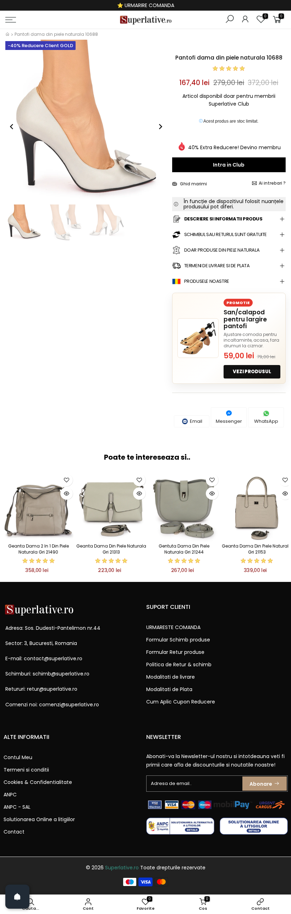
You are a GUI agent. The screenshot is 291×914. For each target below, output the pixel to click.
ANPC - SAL (17, 807)
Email (195, 421)
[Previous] (15, 126)
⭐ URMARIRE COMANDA (145, 5)
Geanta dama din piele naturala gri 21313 (111, 549)
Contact (14, 831)
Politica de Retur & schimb (179, 664)
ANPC (10, 794)
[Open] (17, 897)
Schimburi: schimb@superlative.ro (47, 673)
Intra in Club (229, 164)
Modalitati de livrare (170, 676)
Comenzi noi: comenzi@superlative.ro (52, 704)
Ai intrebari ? (272, 183)
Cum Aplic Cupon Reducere (180, 701)
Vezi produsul (252, 371)
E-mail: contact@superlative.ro (43, 658)
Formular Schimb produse (178, 639)
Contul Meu (18, 757)
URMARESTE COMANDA (173, 627)
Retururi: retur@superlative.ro (41, 688)
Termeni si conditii (26, 769)
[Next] (157, 126)
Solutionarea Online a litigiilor (39, 819)
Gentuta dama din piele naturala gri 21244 (184, 549)
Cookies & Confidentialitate (38, 782)
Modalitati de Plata (169, 689)
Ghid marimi (193, 184)
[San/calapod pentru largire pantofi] (198, 338)
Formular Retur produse (175, 652)
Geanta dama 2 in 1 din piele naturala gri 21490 (38, 549)
